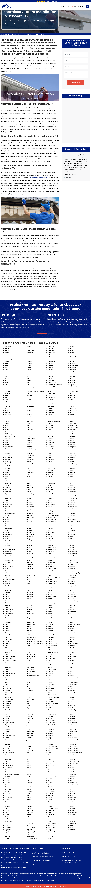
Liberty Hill (51, 412)
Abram (7, 350)
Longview (50, 440)
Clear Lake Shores (10, 673)
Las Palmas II (52, 382)
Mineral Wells (52, 558)
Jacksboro (29, 716)
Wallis (71, 714)
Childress (7, 643)
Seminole (72, 485)
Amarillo (7, 385)
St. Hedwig (73, 577)
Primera (50, 800)
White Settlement (75, 772)
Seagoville (72, 472)
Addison (7, 352)
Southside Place (74, 562)
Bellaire (7, 472)
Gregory (28, 551)
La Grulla (29, 804)
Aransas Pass (9, 404)
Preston (50, 797)
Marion (50, 487)
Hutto (28, 686)
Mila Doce (51, 551)
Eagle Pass (8, 832)
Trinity (71, 658)
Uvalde (71, 680)
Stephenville (73, 586)
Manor (50, 477)
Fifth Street (29, 429)
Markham (50, 489)
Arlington (7, 412)
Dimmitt (7, 810)
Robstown (72, 376)
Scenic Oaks (73, 459)
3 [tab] (52, 333)
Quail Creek (51, 810)
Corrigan (7, 731)
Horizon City (30, 652)
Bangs (7, 440)
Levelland (50, 402)
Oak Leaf (50, 639)
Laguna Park (30, 834)
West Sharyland (74, 748)
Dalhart (7, 770)
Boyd (6, 526)
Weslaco (72, 733)
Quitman (50, 819)
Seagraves (73, 474)
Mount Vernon (52, 583)
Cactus (7, 588)
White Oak (73, 770)
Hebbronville (30, 592)
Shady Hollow (73, 496)
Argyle (6, 410)
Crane (6, 742)
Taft (71, 613)
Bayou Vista (8, 457)
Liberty (50, 408)
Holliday (28, 635)
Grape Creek (30, 543)
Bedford (7, 466)
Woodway (72, 821)
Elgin (27, 374)
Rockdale (72, 378)
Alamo (7, 357)
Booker (7, 517)
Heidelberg (29, 596)
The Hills (72, 641)
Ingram (28, 697)
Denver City (8, 797)
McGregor (51, 511)
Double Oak (8, 819)
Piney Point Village (53, 748)
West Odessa (73, 744)
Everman (29, 402)
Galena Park (29, 487)
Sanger (72, 449)
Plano (49, 757)
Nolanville (51, 631)
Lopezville (51, 442)
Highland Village (30, 624)
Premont (50, 793)
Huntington (29, 678)
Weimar (72, 727)
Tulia (71, 667)
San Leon (72, 440)
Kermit (28, 772)
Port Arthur (51, 767)
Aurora (7, 423)
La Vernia (29, 819)
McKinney (51, 513)
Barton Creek (9, 447)
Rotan (71, 402)
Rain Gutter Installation (40, 853)
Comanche (8, 703)
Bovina (7, 521)
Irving (28, 705)
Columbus (8, 701)
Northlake (51, 637)
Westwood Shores (75, 761)
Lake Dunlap (51, 352)
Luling (49, 457)
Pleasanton (51, 761)
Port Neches (51, 774)
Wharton (72, 765)
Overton (50, 673)
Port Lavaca (51, 772)
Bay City (7, 455)
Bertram (7, 487)
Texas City (73, 637)
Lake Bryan (51, 346)
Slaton (71, 532)
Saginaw (72, 419)
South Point (73, 558)
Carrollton (8, 616)
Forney (28, 444)
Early (6, 834)
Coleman (7, 690)
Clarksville (7, 669)
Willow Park (73, 791)
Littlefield (50, 423)
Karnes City (29, 750)
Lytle (49, 464)
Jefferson (29, 725)
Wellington (73, 729)
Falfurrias (29, 414)
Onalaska (50, 665)
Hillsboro (29, 628)
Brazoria (7, 532)
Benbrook (8, 485)
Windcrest (72, 800)
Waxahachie (73, 720)
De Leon (7, 782)
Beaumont (8, 464)
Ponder (50, 763)
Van (71, 686)
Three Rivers (73, 648)
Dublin (7, 823)
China (6, 646)
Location (35, 864)
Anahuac (7, 389)
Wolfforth (72, 810)
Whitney (72, 780)
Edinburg (28, 355)
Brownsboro (8, 554)
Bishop (7, 500)
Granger (28, 539)
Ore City (50, 671)
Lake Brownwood (31, 838)
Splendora (72, 569)
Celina (6, 628)
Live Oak (50, 425)
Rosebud (72, 395)
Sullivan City (73, 598)
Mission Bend (52, 562)
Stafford (72, 579)
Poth (49, 785)
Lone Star (51, 438)
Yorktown (72, 830)
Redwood (50, 838)
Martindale (51, 498)
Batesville (7, 453)
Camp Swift (8, 598)
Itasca (28, 710)
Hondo (28, 646)
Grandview (29, 536)
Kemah (28, 761)
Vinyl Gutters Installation (41, 860)
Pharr (49, 740)
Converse (7, 716)
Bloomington (8, 504)
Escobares (29, 395)
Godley (28, 519)
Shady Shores (73, 498)
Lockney (50, 436)
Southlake (72, 560)
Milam (50, 554)
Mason (50, 500)
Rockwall (72, 382)
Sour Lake (72, 549)
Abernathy (8, 346)
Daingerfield (8, 767)
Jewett (28, 729)
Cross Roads (8, 755)
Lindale (50, 414)
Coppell (7, 720)
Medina (50, 524)
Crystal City (8, 759)
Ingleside (29, 695)
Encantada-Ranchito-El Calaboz (35, 391)
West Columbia (74, 738)
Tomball (72, 652)
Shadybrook (73, 500)
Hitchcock (29, 631)
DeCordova (8, 787)
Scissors (72, 466)
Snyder (71, 536)
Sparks (71, 564)
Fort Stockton (30, 455)
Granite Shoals (30, 541)
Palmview (50, 690)
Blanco (7, 502)
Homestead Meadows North (34, 641)
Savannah (72, 457)
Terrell (71, 631)
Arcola (7, 408)
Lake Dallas (51, 350)
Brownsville (8, 556)
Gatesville (29, 502)
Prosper (50, 806)
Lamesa (50, 370)
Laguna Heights (30, 832)
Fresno (28, 470)
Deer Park (8, 789)
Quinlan (50, 817)
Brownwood (8, 558)
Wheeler (72, 767)
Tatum (71, 620)
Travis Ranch (73, 656)
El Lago (28, 365)
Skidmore (72, 530)
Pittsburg (50, 750)
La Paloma (29, 812)
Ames (6, 387)
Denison (7, 793)
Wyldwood (73, 823)
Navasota (51, 607)
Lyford (50, 462)
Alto (6, 374)
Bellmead (7, 474)
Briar (6, 539)
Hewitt (28, 611)
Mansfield (51, 479)
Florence (28, 434)
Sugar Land (73, 596)
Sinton (71, 528)
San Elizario (73, 436)
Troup (71, 663)
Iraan (27, 703)
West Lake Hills (74, 740)
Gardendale (29, 496)
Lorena (50, 444)
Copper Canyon (9, 723)
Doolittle (7, 817)
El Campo (29, 361)
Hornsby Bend (30, 654)
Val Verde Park (74, 684)
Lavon (50, 391)
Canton (7, 603)
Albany (7, 361)
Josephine (29, 738)
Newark (50, 622)
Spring (71, 571)
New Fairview (52, 620)
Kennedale (29, 767)
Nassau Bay (51, 603)
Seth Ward (73, 489)
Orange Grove (52, 669)
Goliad (28, 524)
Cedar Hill (7, 624)
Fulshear (28, 481)
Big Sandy (8, 496)
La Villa (28, 821)
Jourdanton (29, 742)
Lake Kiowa (51, 357)
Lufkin (49, 455)
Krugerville (29, 791)
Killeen (28, 778)
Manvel (50, 481)
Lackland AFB (30, 823)
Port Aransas (51, 765)
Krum (28, 793)
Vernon (72, 697)
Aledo (6, 365)
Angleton (7, 393)
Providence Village (53, 808)
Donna (7, 815)
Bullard (7, 573)
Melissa (50, 526)
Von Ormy (72, 705)
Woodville (72, 819)
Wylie (71, 825)
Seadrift (72, 470)
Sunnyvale (72, 605)
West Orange (73, 746)
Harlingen (29, 577)
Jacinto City (29, 714)
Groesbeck (29, 554)
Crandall (7, 740)
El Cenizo (29, 363)
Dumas (7, 825)
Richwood (72, 361)
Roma (71, 389)
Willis (71, 789)
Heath (28, 590)
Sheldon (72, 509)
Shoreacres (73, 519)
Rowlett (72, 406)
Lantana (50, 376)
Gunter (28, 560)
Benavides (8, 483)
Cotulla (7, 738)
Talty (71, 618)
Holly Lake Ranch (31, 637)
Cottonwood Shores (11, 735)
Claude (7, 671)
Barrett (7, 442)
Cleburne (7, 675)
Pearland (50, 716)
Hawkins (28, 586)
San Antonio (73, 425)
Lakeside (50, 365)
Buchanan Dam (9, 566)
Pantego (50, 705)
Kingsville (29, 782)
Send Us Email (65, 6)
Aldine (6, 363)
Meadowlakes (52, 519)
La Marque (29, 810)
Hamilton (29, 571)
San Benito (73, 429)
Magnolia (50, 470)
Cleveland (7, 678)
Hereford (29, 609)
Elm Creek (29, 378)
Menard (50, 530)
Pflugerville (51, 738)
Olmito (50, 656)
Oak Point (51, 641)
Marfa (49, 485)
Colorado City (9, 699)
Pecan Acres (51, 720)
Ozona (50, 678)
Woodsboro (73, 817)
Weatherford (73, 723)
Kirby (27, 785)
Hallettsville (29, 564)
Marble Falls (51, 483)
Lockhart (50, 434)
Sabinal (72, 414)
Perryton (50, 735)
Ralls (49, 821)
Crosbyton (8, 750)
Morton (50, 579)
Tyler (71, 671)
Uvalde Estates (74, 682)
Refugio (72, 346)
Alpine (6, 372)
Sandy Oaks (73, 447)
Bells (6, 477)
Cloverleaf (8, 682)
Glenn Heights (30, 517)
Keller (28, 759)
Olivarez (50, 654)
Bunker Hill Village (10, 579)
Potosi (50, 787)
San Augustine (74, 427)
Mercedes (51, 532)
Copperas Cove (9, 725)
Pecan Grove (51, 723)
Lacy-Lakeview (30, 827)
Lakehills (50, 363)
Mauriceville (51, 504)
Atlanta (7, 419)
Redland (50, 836)
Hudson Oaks (30, 669)
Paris (49, 708)
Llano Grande (52, 432)
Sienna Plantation (75, 521)
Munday (50, 590)
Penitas (50, 731)
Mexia (49, 541)
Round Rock (73, 404)
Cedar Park (8, 626)
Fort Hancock (30, 451)
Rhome (72, 352)
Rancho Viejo (52, 827)
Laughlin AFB (52, 387)
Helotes (28, 598)
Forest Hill (29, 442)
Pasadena (51, 712)
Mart (49, 496)
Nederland (51, 609)
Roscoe (72, 393)
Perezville (50, 733)
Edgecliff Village (30, 350)
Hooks (28, 650)
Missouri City (51, 564)
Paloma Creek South (54, 697)
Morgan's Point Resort (54, 577)
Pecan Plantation (53, 725)
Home (3, 34)
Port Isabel (51, 770)
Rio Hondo (73, 367)
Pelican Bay (51, 729)
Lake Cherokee (52, 348)
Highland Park (30, 622)
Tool (71, 654)
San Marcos (73, 442)
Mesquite (50, 539)
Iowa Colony (30, 699)
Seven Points (73, 491)
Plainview (50, 755)
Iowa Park (29, 701)
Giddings (28, 509)
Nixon (49, 626)
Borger (7, 519)
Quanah (50, 812)
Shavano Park (73, 506)
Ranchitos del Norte (53, 823)
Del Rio (7, 791)
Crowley (7, 757)
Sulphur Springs (74, 601)
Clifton (7, 680)
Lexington (51, 406)
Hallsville (28, 566)
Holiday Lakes (30, 633)
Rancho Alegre (52, 825)
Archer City (8, 406)
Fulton (28, 483)
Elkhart (28, 376)
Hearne (28, 588)
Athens (7, 417)
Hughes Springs (30, 671)
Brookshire (8, 547)
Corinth (7, 727)
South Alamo (73, 551)
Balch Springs (9, 434)
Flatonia (28, 432)
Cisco (6, 663)
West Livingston (74, 742)
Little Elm (50, 419)
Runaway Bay (73, 410)
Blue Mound (8, 509)
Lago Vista (29, 830)
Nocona (50, 628)
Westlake (72, 755)
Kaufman (29, 755)
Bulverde (7, 575)
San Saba (72, 444)
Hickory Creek (30, 613)
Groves (28, 556)
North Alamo (51, 633)
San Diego (73, 434)
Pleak (49, 759)
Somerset (72, 541)
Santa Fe (72, 453)
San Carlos (73, 432)
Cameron (7, 594)
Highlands (29, 626)
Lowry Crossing (52, 449)
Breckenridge (8, 534)
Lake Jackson (52, 355)
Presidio (50, 795)
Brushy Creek (9, 562)
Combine (7, 708)
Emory (28, 389)
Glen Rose (29, 515)
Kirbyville (28, 787)
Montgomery (52, 573)
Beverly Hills (8, 489)
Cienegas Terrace (10, 656)
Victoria (72, 699)
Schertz (72, 462)
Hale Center (29, 562)
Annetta (7, 397)
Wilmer (72, 795)
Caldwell (7, 592)
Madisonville (51, 468)
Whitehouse (73, 774)
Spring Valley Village (75, 573)
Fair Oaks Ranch (31, 406)
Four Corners (30, 459)
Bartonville (8, 449)
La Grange (29, 802)
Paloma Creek (52, 695)
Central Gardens (9, 633)
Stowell (72, 592)
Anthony (7, 402)
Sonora (72, 545)
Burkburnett (8, 581)
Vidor (71, 701)
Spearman (72, 566)
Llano (49, 429)
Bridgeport (8, 545)
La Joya (28, 808)
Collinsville (8, 697)
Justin (28, 748)
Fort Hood (29, 453)
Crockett (7, 746)
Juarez (28, 744)
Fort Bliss (29, 447)
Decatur (7, 785)
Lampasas (51, 372)
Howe (28, 660)
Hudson (28, 665)
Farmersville (29, 421)
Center (7, 631)
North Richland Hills (53, 635)
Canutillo (7, 605)
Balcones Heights (10, 436)
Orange (50, 667)
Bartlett (7, 444)
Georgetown (30, 506)
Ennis (28, 393)
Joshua (28, 740)
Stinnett (72, 588)
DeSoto (7, 800)
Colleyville (7, 695)
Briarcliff (7, 541)
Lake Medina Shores (54, 359)
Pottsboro (51, 789)
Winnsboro (73, 804)
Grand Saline (30, 534)
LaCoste (28, 825)
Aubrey (7, 421)
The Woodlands (74, 643)
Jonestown (29, 735)
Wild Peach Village (75, 785)
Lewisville (50, 404)
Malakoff (50, 472)
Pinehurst (50, 744)
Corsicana (8, 733)
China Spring (8, 650)
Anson (7, 400)
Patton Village (52, 714)
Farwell (28, 423)
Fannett (28, 417)
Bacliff (6, 429)
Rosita (71, 400)
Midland (50, 543)
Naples (50, 598)
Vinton (71, 703)
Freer (28, 468)
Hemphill (28, 601)
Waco (71, 708)
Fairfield (28, 410)
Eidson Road (30, 359)
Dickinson (7, 806)
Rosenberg (73, 397)
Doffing (7, 812)
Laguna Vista (30, 836)
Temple (72, 628)
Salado (71, 421)
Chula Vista (8, 652)
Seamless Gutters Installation (42, 857)
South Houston (74, 554)
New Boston (51, 616)
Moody (50, 575)
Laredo (50, 378)
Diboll (6, 804)
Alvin (6, 380)
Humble (28, 673)
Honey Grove (30, 648)
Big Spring (8, 498)
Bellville (7, 479)
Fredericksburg (30, 464)
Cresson (7, 744)
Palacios (50, 680)
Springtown (73, 575)
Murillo (50, 592)
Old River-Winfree (53, 652)
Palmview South (52, 693)
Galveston (29, 489)
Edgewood (29, 352)
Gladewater (29, 513)
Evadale (28, 400)
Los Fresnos (51, 447)
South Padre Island (75, 556)
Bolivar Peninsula (10, 513)
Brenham (7, 536)
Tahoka (72, 616)
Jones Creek (29, 733)
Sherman (72, 515)
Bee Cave (7, 468)
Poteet (50, 782)
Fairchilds (29, 408)
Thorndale (72, 646)
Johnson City (30, 731)
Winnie (71, 802)
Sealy (71, 477)
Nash (49, 601)
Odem (50, 648)
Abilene (7, 348)
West (71, 735)
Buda (6, 569)
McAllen (50, 506)
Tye (71, 669)
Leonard (50, 400)
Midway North (52, 547)
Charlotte (7, 641)
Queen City (51, 815)
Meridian (50, 534)
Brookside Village (10, 549)
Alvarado (7, 378)
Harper (28, 579)
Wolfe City (72, 808)
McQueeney (51, 517)
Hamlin (28, 573)
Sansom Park (73, 451)
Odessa (50, 650)
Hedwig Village (30, 594)
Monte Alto (51, 571)
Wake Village (73, 710)
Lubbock (50, 451)
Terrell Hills (73, 633)
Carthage (7, 618)
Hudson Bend (30, 667)
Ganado (28, 491)
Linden (50, 417)
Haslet (28, 583)
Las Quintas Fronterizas (55, 385)
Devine (7, 802)
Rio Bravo (72, 363)
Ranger (50, 830)
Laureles (50, 389)
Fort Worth (29, 457)
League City (51, 393)
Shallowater (73, 502)
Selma (71, 483)
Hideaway (29, 620)
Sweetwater (73, 611)
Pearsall (50, 718)
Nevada (50, 613)
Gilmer (28, 511)
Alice (6, 367)
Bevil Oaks (8, 491)
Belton (7, 481)
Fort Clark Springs (31, 449)
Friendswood (30, 472)
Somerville (73, 543)
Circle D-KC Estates (10, 660)
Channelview (8, 639)
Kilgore (28, 776)
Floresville (29, 436)
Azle (6, 427)
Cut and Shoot (9, 765)
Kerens (28, 770)
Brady (6, 530)
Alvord (7, 382)
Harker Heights (30, 575)
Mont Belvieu (52, 569)
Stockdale (72, 590)
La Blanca (29, 797)
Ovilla (49, 675)
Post (49, 780)
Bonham (7, 515)
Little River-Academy (54, 421)
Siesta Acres (73, 524)
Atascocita (8, 414)
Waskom (72, 716)
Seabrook (72, 468)
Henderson (29, 605)
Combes (7, 705)
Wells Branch (73, 731)
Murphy (50, 594)
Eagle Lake (8, 830)
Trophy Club (73, 660)
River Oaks (73, 370)
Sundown (72, 603)
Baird (6, 432)
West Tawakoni (74, 750)
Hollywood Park (31, 639)
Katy (27, 752)
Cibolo (7, 654)
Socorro (72, 539)
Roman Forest (74, 391)
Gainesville (29, 485)
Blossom (7, 506)
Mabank (50, 466)
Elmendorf (29, 380)
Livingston (51, 427)
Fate (27, 425)
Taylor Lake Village (75, 624)
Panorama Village (53, 703)
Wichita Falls (73, 782)
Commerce (8, 712)
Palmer (50, 686)
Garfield (28, 498)
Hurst (28, 682)
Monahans (51, 566)
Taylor (71, 622)
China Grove (8, 648)
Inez (27, 693)
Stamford (72, 581)
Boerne (7, 511)
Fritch (28, 479)
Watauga (72, 718)
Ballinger (7, 438)
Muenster (50, 586)
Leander (50, 395)
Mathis (50, 502)
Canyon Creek (9, 609)
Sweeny (72, 609)
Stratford (72, 594)
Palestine (50, 682)
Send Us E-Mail (69, 856)
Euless (28, 397)
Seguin (71, 481)
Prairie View (51, 791)
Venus (71, 695)
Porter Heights (52, 776)
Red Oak (50, 834)
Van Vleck (72, 693)
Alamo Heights (9, 359)
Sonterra (72, 547)
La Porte (28, 815)
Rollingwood (73, 387)
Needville (50, 611)
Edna (27, 357)
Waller (71, 712)
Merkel (50, 536)
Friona (28, 474)
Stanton (72, 583)
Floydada (29, 440)
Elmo (27, 382)
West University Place (76, 752)
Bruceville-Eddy (9, 560)
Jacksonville (29, 718)
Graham (28, 528)
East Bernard (8, 836)
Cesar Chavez (9, 635)
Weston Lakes (74, 757)
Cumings (7, 763)
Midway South (52, 549)
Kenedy (28, 765)
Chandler (7, 637)
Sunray (71, 607)
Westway (72, 759)
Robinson (72, 374)
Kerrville (28, 774)
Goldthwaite (29, 521)
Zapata (72, 832)
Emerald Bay (30, 387)
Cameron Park (9, 596)
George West (30, 504)
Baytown (7, 459)
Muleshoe (51, 588)
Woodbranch (73, 812)
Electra (28, 372)
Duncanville (8, 827)
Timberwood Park (75, 650)
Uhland (72, 673)
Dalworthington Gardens (12, 774)
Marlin (50, 491)
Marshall (50, 494)
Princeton (50, 802)
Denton (7, 795)
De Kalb (7, 780)
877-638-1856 (78, 6)
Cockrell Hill (8, 688)
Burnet (7, 586)
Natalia (50, 605)
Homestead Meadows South (34, 643)
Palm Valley (51, 684)
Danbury (7, 776)
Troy (71, 665)
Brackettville (8, 528)
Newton (50, 624)
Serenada (72, 487)
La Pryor (28, 817)
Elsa (27, 385)
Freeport (28, 466)
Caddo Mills (8, 590)
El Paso (28, 367)
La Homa (29, 806)
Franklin (28, 462)
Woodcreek (73, 815)
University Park (74, 678)
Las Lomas (51, 380)
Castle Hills (8, 620)
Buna (6, 577)
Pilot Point (51, 742)
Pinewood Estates (53, 746)
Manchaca (51, 474)
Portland (50, 778)
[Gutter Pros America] (8, 6)
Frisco (28, 477)
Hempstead (29, 603)
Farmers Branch (31, 419)
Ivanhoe (28, 712)
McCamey (51, 509)
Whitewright (73, 778)
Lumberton (51, 459)
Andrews (7, 391)
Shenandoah (73, 511)
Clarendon (8, 667)
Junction (28, 746)
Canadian (7, 601)
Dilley (6, 808)
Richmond (72, 359)
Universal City (73, 675)
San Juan (72, 438)
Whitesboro (73, 776)
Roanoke (72, 372)
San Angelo (73, 423)
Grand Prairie (30, 532)
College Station (9, 693)
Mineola (50, 556)
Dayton (7, 778)
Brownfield (8, 551)
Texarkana (73, 635)
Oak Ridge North (53, 643)
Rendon (72, 348)
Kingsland (29, 780)
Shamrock (72, 504)
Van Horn (72, 690)
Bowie (7, 524)
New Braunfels (52, 618)
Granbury (29, 530)
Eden (27, 348)
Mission (50, 560)
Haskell (28, 581)
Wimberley (73, 797)
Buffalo (7, 571)
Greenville (29, 549)
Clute (6, 684)
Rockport (72, 380)
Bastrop (7, 451)
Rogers (72, 385)
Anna (6, 395)
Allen (6, 370)
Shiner (71, 517)
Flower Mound (30, 438)
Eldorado (29, 370)
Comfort (7, 710)
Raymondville (52, 832)
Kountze (28, 789)
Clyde (6, 686)
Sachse (72, 417)
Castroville (8, 622)
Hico (27, 616)
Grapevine (29, 547)
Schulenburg (73, 464)
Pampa (50, 699)
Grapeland (29, 545)
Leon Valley (51, 397)
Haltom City (29, 569)
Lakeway (50, 367)
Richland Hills (73, 357)
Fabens (28, 404)
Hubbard (28, 663)
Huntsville (29, 680)
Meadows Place (52, 521)
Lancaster (51, 374)
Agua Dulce (8, 355)
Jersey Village (30, 727)
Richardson (73, 355)
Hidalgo (28, 618)
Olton (49, 663)
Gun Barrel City (30, 558)
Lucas (49, 453)
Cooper (7, 718)
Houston (28, 658)
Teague (72, 626)
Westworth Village (75, 763)
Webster (72, 725)
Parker (50, 710)
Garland (28, 500)
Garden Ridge (30, 494)
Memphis (50, 528)
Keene (28, 757)
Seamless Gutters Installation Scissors (35, 34)
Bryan (6, 564)
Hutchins (28, 684)
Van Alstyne (73, 688)
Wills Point (73, 793)
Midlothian (51, 545)
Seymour (72, 494)
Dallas (6, 772)
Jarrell (28, 720)
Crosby (7, 748)
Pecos (50, 727)
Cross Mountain (9, 752)
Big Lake (7, 494)
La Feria (28, 800)
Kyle (27, 795)
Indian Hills (29, 690)
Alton (6, 376)
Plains (49, 752)
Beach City (8, 462)
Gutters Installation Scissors (14, 34)
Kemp (28, 763)
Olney (49, 660)
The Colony (73, 639)
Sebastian (72, 479)
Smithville (72, 534)
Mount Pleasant (52, 581)
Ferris (28, 427)
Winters (72, 806)
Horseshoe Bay (30, 656)
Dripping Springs (9, 821)
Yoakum (72, 827)
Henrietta (29, 607)
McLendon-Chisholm (54, 515)
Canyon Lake (8, 611)
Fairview (28, 412)
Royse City (73, 408)
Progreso (50, 804)
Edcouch (28, 346)
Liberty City (51, 410)
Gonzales (29, 526)
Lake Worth (51, 361)
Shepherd (72, 513)
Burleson (7, 583)
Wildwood (72, 787)
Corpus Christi (9, 729)
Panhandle (51, 701)
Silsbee (72, 526)
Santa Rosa (73, 455)
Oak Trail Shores (52, 646)
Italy (27, 708)
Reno (71, 350)
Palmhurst (51, 688)
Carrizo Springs (9, 613)
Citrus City (8, 665)
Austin (6, 425)
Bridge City (8, 543)
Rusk (71, 412)
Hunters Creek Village (32, 675)
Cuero (6, 761)
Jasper (28, 723)
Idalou (28, 688)
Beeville (7, 470)
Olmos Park (51, 658)
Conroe (7, 714)
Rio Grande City (74, 365)
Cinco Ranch (8, 658)
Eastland (7, 838)
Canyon (7, 607)
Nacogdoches (52, 596)
